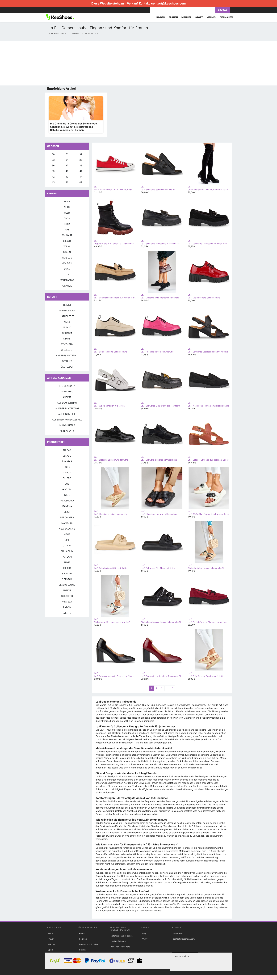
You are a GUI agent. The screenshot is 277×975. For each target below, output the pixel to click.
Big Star (67, 461)
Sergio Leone (67, 584)
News (67, 534)
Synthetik (67, 344)
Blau (67, 207)
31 (67, 154)
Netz (67, 321)
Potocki (67, 556)
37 (67, 165)
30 (53, 154)
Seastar (67, 579)
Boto (67, 467)
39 (53, 171)
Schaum (67, 333)
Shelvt (67, 590)
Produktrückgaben (118, 941)
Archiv (144, 939)
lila (67, 274)
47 (80, 182)
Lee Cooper (67, 517)
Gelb (67, 212)
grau (67, 268)
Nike (67, 539)
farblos (67, 257)
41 (81, 171)
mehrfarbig (67, 280)
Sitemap (83, 950)
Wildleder (67, 349)
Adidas (67, 450)
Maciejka (66, 523)
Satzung (83, 939)
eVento (67, 612)
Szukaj (222, 9)
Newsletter (178, 933)
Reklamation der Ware (120, 946)
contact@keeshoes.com (168, 3)
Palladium (67, 551)
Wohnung (67, 391)
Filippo (67, 478)
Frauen (51, 939)
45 (53, 182)
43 (67, 176)
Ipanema (67, 506)
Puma (67, 562)
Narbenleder (67, 310)
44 (80, 176)
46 (67, 182)
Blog (144, 933)
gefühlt (67, 361)
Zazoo (67, 607)
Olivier (67, 545)
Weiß (66, 246)
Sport (50, 950)
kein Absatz (67, 430)
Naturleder (67, 316)
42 (53, 176)
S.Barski (67, 573)
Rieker (67, 568)
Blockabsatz (67, 386)
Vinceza (67, 601)
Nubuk (67, 327)
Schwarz (67, 235)
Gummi (67, 305)
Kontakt (82, 933)
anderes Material (67, 355)
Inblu (67, 495)
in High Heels (67, 425)
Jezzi (67, 511)
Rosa (67, 224)
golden (67, 263)
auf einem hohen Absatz (67, 419)
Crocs (67, 472)
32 (80, 154)
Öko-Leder (67, 366)
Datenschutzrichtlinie (88, 944)
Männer (51, 944)
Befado (67, 455)
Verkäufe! (226, 17)
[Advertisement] (96, 63)
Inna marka (67, 500)
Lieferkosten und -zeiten (121, 936)
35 (80, 159)
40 (67, 171)
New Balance (67, 528)
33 (53, 159)
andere (67, 397)
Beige (67, 201)
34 (67, 159)
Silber (67, 240)
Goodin (66, 489)
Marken (211, 17)
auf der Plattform (67, 408)
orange (67, 285)
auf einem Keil (67, 414)
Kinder (51, 933)
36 (53, 165)
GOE (67, 483)
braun (67, 252)
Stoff (67, 338)
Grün (67, 218)
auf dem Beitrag (67, 402)
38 (80, 165)
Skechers (67, 596)
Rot (67, 229)
